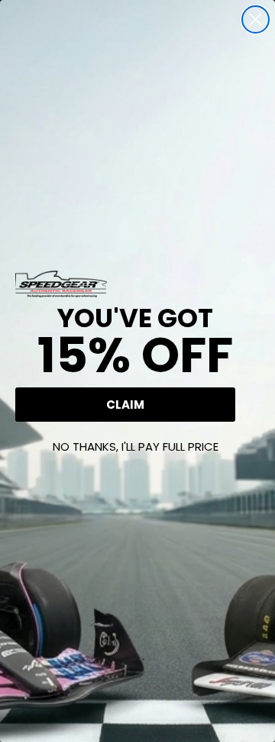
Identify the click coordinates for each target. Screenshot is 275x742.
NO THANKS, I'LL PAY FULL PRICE (135, 446)
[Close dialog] (255, 19)
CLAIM (125, 405)
